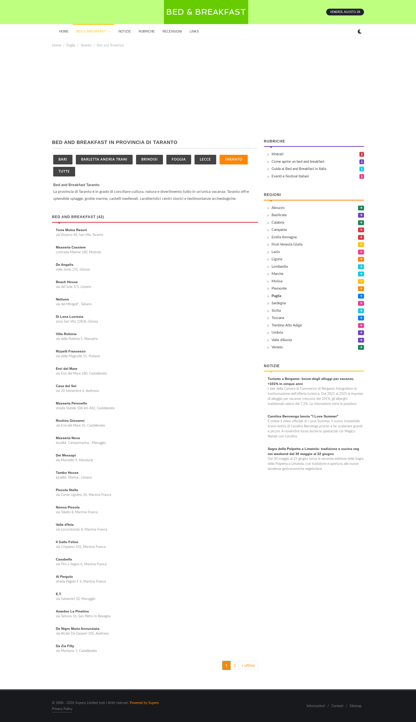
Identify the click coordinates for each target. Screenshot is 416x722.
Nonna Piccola (68, 507)
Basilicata (279, 215)
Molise (277, 281)
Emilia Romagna (284, 237)
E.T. (59, 594)
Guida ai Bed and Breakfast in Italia (299, 169)
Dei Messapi (66, 455)
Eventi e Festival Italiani (290, 176)
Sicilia (276, 310)
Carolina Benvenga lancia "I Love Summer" (303, 416)
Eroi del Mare (66, 369)
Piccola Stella (67, 490)
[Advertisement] (208, 93)
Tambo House (67, 473)
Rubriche (274, 141)
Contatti (337, 706)
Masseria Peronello (71, 403)
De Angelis (64, 265)
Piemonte (279, 288)
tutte (64, 171)
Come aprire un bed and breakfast (298, 161)
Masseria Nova (68, 438)
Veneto (277, 347)
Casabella (64, 559)
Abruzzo (278, 208)
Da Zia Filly (65, 646)
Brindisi (149, 159)
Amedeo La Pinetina (72, 611)
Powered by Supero (144, 703)
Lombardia (280, 266)
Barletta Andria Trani (104, 159)
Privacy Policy (62, 709)
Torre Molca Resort (71, 230)
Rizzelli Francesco (71, 351)
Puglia (70, 45)
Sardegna (279, 303)
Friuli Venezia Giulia (287, 244)
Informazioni (315, 706)
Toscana (278, 318)
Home (56, 45)
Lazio (276, 252)
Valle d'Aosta (282, 340)
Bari (62, 159)
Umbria (277, 332)
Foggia (179, 159)
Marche (277, 274)
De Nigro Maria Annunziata (77, 629)
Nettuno (62, 299)
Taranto (85, 45)
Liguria (277, 259)
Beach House (67, 282)
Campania (279, 230)
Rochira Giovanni (70, 421)
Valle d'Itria (65, 525)
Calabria (278, 222)
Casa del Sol (66, 386)
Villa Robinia (66, 334)
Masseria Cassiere (71, 247)
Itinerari (278, 154)
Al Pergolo (64, 577)
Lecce (205, 159)
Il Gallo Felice (67, 542)
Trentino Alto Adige (287, 325)
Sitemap (356, 706)
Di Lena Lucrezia (69, 317)
